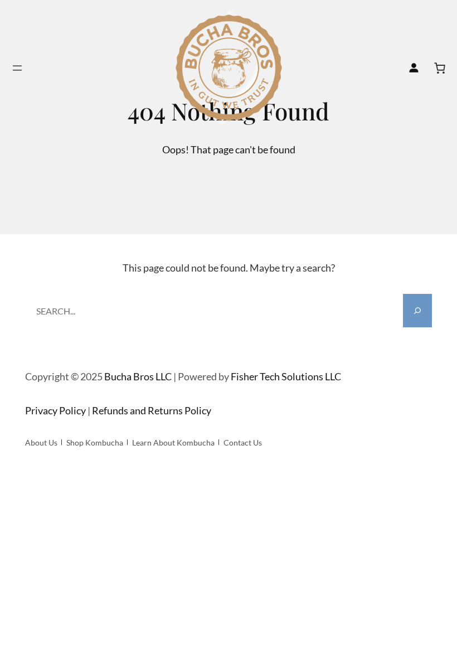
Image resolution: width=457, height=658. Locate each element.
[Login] (413, 68)
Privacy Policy (55, 410)
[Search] (417, 310)
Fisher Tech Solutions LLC (286, 376)
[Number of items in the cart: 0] (439, 68)
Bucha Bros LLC (138, 376)
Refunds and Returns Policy (151, 410)
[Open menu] (17, 68)
